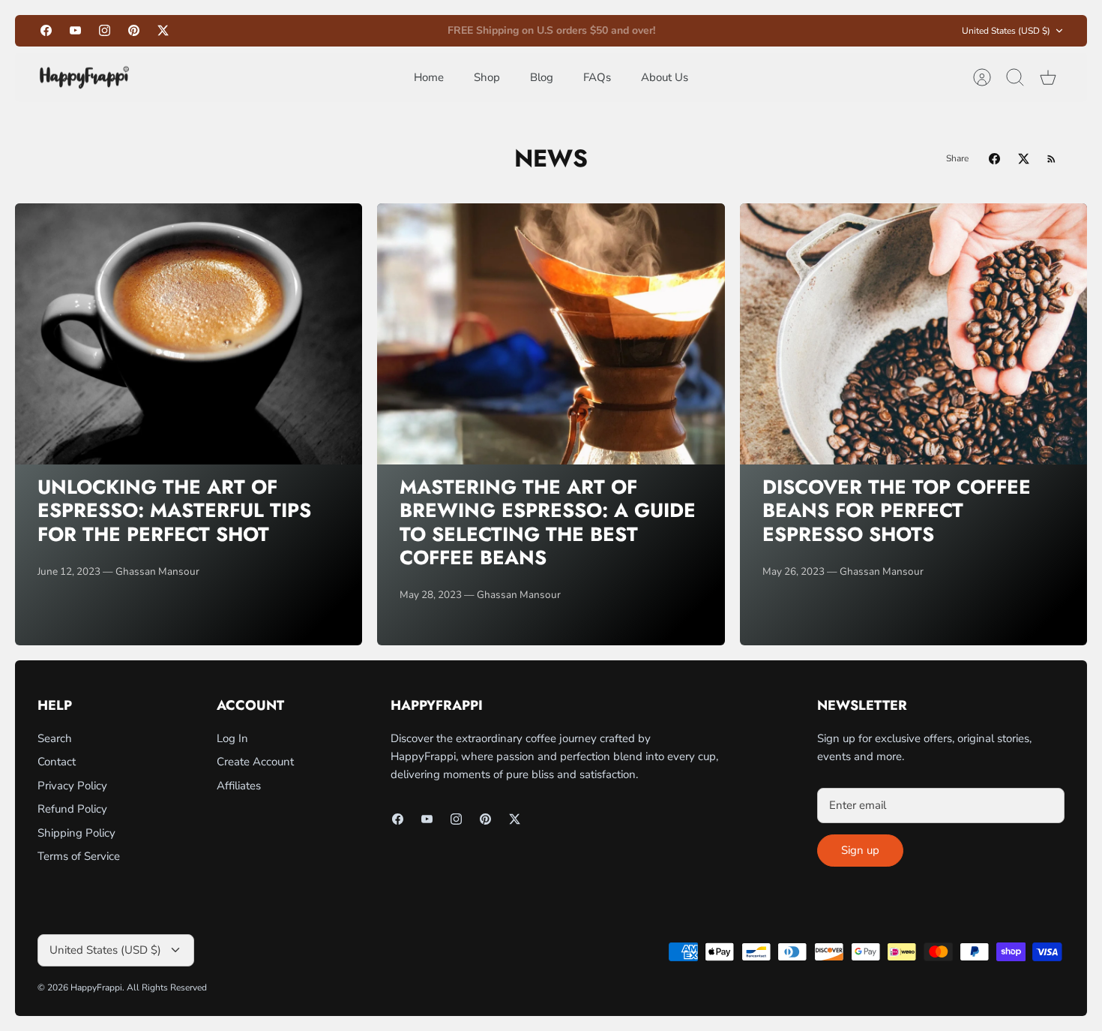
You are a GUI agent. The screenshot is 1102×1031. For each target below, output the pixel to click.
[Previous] (372, 31)
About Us (664, 77)
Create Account (255, 761)
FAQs (597, 77)
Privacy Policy (72, 785)
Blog (541, 77)
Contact (56, 761)
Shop (487, 77)
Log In (232, 738)
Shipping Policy (76, 832)
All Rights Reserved (167, 987)
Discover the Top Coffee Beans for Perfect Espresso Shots (896, 510)
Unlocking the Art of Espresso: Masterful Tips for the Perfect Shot (174, 510)
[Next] (730, 31)
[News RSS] (1051, 159)
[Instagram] (104, 30)
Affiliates (239, 785)
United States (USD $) (1006, 31)
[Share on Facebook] (994, 159)
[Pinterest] (133, 30)
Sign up (860, 850)
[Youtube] (75, 30)
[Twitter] (163, 30)
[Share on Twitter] (1023, 159)
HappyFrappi (96, 987)
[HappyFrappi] (84, 77)
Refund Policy (72, 808)
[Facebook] (46, 30)
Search (54, 738)
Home (429, 77)
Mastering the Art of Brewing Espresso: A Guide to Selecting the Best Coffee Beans (548, 522)
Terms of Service (78, 856)
